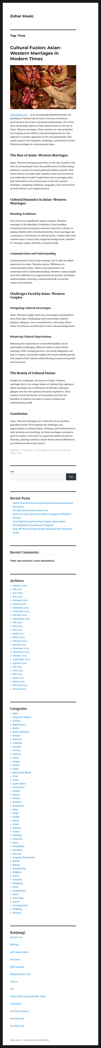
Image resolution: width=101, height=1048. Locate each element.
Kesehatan (18, 805)
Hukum (17, 798)
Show (16, 887)
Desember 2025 (21, 607)
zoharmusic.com (18, 114)
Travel (16, 901)
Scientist (17, 879)
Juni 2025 (18, 626)
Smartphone (19, 890)
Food (15, 776)
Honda (16, 794)
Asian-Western (41, 450)
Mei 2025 (17, 629)
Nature (16, 831)
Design (16, 761)
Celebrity (17, 743)
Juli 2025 (17, 622)
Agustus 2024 (20, 663)
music (16, 824)
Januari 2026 (19, 604)
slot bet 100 (16, 937)
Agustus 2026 (20, 585)
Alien (15, 713)
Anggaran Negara (22, 717)
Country (17, 754)
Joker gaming (17, 966)
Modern (13, 453)
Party (15, 842)
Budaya (16, 735)
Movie (16, 820)
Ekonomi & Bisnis (22, 772)
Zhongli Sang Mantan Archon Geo (30, 510)
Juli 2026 (17, 589)
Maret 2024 (19, 681)
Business (17, 739)
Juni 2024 (18, 670)
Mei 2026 (18, 596)
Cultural (51, 450)
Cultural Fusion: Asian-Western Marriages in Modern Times (36, 53)
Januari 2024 (19, 689)
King (15, 809)
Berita (16, 728)
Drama (16, 765)
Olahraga (17, 835)
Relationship (27, 450)
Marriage (66, 450)
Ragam (16, 864)
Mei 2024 (17, 674)
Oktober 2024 (20, 655)
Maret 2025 (19, 637)
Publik (16, 861)
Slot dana (15, 959)
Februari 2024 (20, 685)
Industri (17, 802)
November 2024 (21, 652)
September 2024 (21, 659)
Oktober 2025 (20, 615)
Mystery (17, 828)
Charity (16, 750)
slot (12, 989)
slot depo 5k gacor (19, 1011)
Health (16, 791)
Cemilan (17, 746)
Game (16, 780)
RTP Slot (14, 944)
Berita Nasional (21, 732)
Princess (17, 853)
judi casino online (19, 952)
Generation (19, 787)
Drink (16, 768)
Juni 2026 (18, 593)
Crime (16, 757)
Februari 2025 (20, 641)
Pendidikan (19, 846)
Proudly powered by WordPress (36, 1040)
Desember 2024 (21, 648)
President (18, 850)
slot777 (14, 981)
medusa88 (15, 1003)
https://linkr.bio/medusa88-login (28, 996)
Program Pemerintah (24, 857)
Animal (16, 720)
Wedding (17, 909)
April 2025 (18, 633)
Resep (16, 875)
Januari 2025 (19, 644)
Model (16, 816)
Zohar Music (22, 16)
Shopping (18, 883)
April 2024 (18, 677)
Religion (17, 872)
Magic (16, 813)
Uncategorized (20, 905)
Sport (16, 894)
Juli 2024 (17, 666)
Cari (12, 471)
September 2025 (21, 618)
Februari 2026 (20, 600)
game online (19, 783)
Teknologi (18, 898)
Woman (17, 912)
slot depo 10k (17, 1018)
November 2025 (21, 611)
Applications (19, 724)
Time (20, 453)
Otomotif (17, 839)
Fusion (59, 450)
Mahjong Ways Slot (20, 974)
